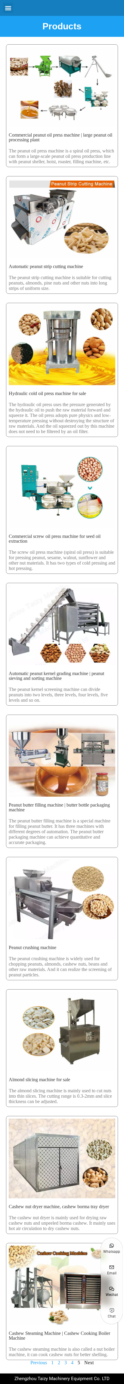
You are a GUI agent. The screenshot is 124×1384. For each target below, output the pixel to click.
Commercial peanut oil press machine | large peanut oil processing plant (60, 137)
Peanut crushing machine (32, 947)
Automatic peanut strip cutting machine (46, 266)
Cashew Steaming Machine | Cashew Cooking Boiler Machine (59, 1336)
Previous (38, 1362)
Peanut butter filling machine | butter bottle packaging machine (59, 807)
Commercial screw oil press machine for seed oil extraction (55, 539)
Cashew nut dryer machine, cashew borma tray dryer (59, 1206)
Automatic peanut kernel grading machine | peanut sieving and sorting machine (56, 676)
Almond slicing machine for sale (39, 1079)
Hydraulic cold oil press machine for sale (47, 393)
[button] (8, 8)
